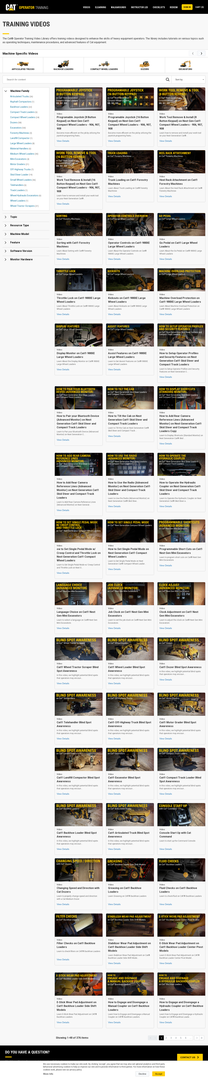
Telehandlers (18, 185)
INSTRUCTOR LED (139, 7)
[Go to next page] (196, 1037)
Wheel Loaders (19, 200)
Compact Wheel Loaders (24, 117)
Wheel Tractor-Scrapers (24, 206)
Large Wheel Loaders (22, 143)
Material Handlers (20, 148)
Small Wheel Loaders (23, 180)
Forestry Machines (21, 133)
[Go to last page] (201, 1037)
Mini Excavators (19, 159)
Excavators (18, 127)
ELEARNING (100, 7)
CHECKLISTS (159, 7)
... (191, 1038)
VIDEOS (86, 7)
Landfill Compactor (21, 138)
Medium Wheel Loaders (24, 153)
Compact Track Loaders (24, 112)
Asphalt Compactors (22, 101)
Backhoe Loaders (21, 107)
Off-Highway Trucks (22, 169)
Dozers (16, 122)
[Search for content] (167, 79)
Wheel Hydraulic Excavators (25, 195)
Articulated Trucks (21, 96)
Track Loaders (19, 190)
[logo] (25, 7)
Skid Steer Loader (21, 174)
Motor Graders (19, 164)
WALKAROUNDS (118, 7)
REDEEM (174, 7)
